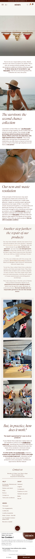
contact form (19, 475)
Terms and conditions (8, 497)
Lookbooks (5, 510)
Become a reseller (7, 521)
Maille (19, 496)
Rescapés (16, 214)
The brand (5, 506)
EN (6, 4)
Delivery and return (7, 488)
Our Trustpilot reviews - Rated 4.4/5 (9, 518)
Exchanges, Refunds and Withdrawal (9, 485)
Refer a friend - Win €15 (8, 515)
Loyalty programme (7, 513)
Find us (4, 493)
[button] (27, 4)
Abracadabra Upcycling (12, 245)
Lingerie (20, 486)
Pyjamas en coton (22, 491)
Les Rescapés (26, 128)
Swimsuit (20, 484)
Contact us (5, 495)
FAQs (3, 490)
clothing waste (20, 211)
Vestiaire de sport (22, 493)
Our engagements (7, 508)
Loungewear (21, 489)
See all (19, 498)
